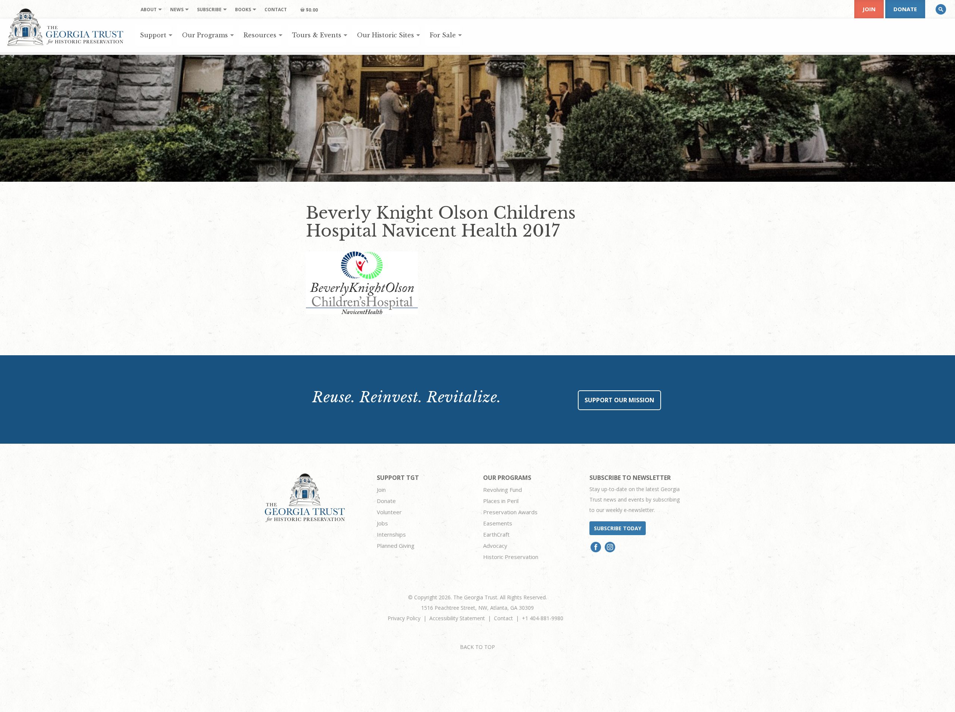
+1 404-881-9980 (542, 618)
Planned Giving (395, 545)
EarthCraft (496, 534)
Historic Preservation (510, 556)
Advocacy (495, 545)
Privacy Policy (404, 618)
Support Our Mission (619, 400)
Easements (497, 523)
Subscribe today (617, 528)
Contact (503, 618)
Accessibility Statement (457, 618)
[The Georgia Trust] (65, 27)
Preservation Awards (510, 512)
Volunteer (389, 512)
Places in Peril (501, 501)
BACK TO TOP (477, 646)
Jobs (382, 523)
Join (869, 9)
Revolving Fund (502, 489)
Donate (905, 9)
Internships (391, 534)
